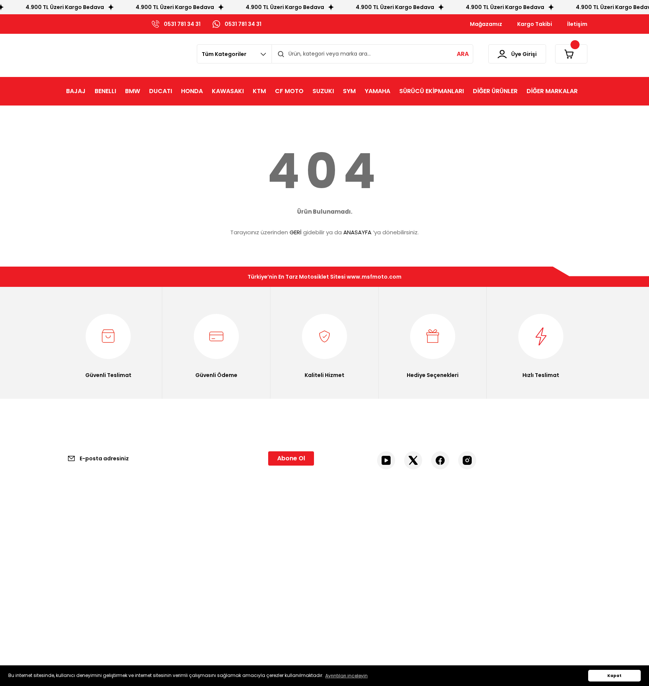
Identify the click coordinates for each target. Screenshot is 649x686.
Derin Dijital (291, 640)
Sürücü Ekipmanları (492, 550)
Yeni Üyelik (345, 536)
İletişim (71, 536)
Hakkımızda (76, 550)
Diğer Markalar (485, 578)
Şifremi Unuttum (354, 564)
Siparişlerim (347, 578)
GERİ (296, 232)
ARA (463, 54)
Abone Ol (291, 458)
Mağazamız (77, 564)
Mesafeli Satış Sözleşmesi (230, 536)
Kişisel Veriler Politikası (225, 578)
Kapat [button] (614, 675)
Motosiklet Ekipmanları (496, 536)
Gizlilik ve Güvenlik (220, 550)
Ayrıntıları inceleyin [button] (346, 675)
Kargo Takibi (77, 578)
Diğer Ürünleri (484, 564)
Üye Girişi (343, 550)
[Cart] (571, 53)
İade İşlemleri (214, 593)
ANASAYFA (357, 232)
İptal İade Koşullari (220, 564)
